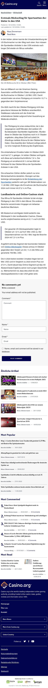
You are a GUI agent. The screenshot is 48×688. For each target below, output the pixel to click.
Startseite (4, 649)
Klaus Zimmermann (14, 31)
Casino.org (25, 685)
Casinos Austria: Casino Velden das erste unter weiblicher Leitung (10, 563)
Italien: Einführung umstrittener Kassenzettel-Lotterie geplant (39, 566)
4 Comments (32, 530)
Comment (6, 298)
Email (5, 336)
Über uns (4, 608)
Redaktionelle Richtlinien (10, 662)
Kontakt (4, 612)
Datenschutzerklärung (9, 658)
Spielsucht (5, 671)
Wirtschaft (17, 12)
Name (5, 324)
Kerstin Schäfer (22, 382)
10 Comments (35, 520)
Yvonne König (8, 551)
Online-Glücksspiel (13, 246)
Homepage (5, 604)
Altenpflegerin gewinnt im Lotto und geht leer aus (19, 453)
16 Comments (35, 512)
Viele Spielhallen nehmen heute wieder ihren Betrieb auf (22, 487)
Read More (11, 34)
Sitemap (4, 667)
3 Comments (31, 551)
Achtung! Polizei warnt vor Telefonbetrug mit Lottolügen (25, 516)
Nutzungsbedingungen (9, 653)
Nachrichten (6, 12)
